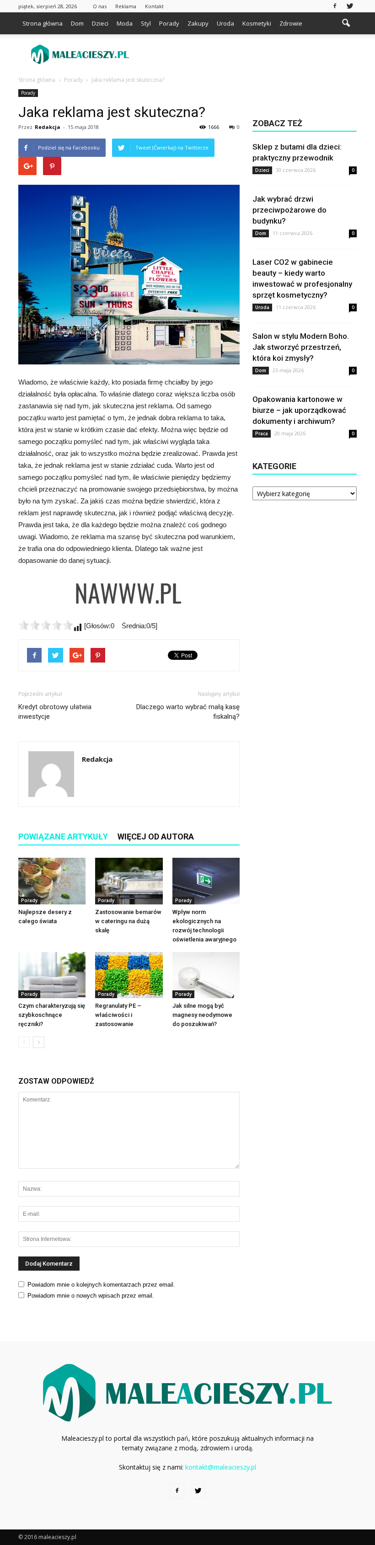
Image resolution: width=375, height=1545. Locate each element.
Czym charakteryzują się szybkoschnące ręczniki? (51, 1014)
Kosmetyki (256, 23)
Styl (146, 23)
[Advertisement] (249, 54)
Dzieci (100, 23)
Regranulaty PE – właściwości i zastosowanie (118, 1014)
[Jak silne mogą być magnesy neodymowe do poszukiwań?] (206, 975)
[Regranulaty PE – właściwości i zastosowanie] (128, 975)
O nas (100, 6)
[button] (346, 23)
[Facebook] (335, 6)
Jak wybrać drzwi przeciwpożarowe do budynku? (289, 209)
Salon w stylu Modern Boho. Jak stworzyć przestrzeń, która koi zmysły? (300, 347)
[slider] (45, 625)
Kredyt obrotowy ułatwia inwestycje (54, 712)
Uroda (225, 23)
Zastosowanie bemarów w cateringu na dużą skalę (128, 921)
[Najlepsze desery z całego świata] (52, 881)
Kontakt (154, 6)
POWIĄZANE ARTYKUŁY (63, 836)
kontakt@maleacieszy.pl (220, 1467)
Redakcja (47, 126)
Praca (261, 433)
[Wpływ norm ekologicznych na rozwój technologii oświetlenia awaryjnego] (206, 881)
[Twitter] (350, 6)
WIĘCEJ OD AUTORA (156, 836)
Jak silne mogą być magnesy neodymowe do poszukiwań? (202, 1014)
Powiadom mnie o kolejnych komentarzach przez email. (101, 1284)
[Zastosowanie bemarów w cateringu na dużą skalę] (128, 881)
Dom (77, 23)
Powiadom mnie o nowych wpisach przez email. (90, 1295)
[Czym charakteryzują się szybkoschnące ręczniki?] (52, 975)
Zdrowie (290, 23)
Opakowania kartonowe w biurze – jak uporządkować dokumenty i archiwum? (299, 410)
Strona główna (42, 23)
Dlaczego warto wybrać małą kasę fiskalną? (188, 712)
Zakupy (198, 23)
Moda (125, 23)
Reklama (125, 6)
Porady (169, 23)
